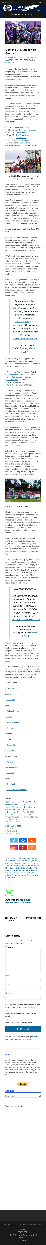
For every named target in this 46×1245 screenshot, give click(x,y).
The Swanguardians (19, 875)
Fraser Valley (12, 688)
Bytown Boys (25, 143)
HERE (22, 366)
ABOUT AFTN (23, 1232)
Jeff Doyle (30, 57)
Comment (9, 947)
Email (7, 984)
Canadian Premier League (14, 870)
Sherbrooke (11, 750)
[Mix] (32, 848)
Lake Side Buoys (31, 870)
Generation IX (21, 137)
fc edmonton (26, 860)
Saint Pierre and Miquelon (17, 789)
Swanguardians (13, 374)
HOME (23, 1229)
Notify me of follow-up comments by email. (20, 1014)
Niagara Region (13, 722)
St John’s (10, 772)
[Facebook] (23, 841)
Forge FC (33, 868)
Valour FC (35, 860)
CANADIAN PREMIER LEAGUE (17, 60)
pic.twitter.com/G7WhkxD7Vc (26, 619)
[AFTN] (23, 8)
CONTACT (23, 1238)
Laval (9, 739)
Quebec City (11, 745)
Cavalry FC (14, 858)
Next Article (31, 918)
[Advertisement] (23, 1134)
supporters (25, 863)
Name (7, 975)
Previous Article (12, 919)
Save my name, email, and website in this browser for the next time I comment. (22, 1005)
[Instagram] (14, 848)
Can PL (28, 873)
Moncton (10, 762)
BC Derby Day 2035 (13, 826)
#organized (29, 328)
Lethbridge (11, 699)
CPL (6, 873)
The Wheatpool (12, 379)
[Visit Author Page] (9, 892)
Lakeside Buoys (22, 127)
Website (8, 993)
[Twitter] (14, 841)
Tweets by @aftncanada (14, 1106)
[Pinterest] (23, 848)
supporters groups (20, 865)
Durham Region (13, 711)
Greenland (11, 784)
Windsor (10, 728)
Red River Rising (22, 135)
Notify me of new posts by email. (19, 1022)
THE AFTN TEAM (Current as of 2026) (23, 1235)
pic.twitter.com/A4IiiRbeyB (25, 338)
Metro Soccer (12, 385)
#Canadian (17, 307)
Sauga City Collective (15, 377)
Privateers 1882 (30, 145)
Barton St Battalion (22, 868)
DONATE (23, 1240)
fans (32, 858)
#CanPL (21, 314)
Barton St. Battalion (23, 140)
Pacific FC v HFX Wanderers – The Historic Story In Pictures (30, 806)
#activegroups (22, 321)
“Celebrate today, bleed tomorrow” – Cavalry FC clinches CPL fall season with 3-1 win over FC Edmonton (13, 808)
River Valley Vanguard (27, 130)
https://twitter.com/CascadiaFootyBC (18, 902)
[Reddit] (32, 841)
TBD (8, 382)
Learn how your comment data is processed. (21, 1037)
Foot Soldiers (22, 132)
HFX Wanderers (33, 865)
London (9, 716)
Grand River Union (14, 372)
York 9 (32, 863)
